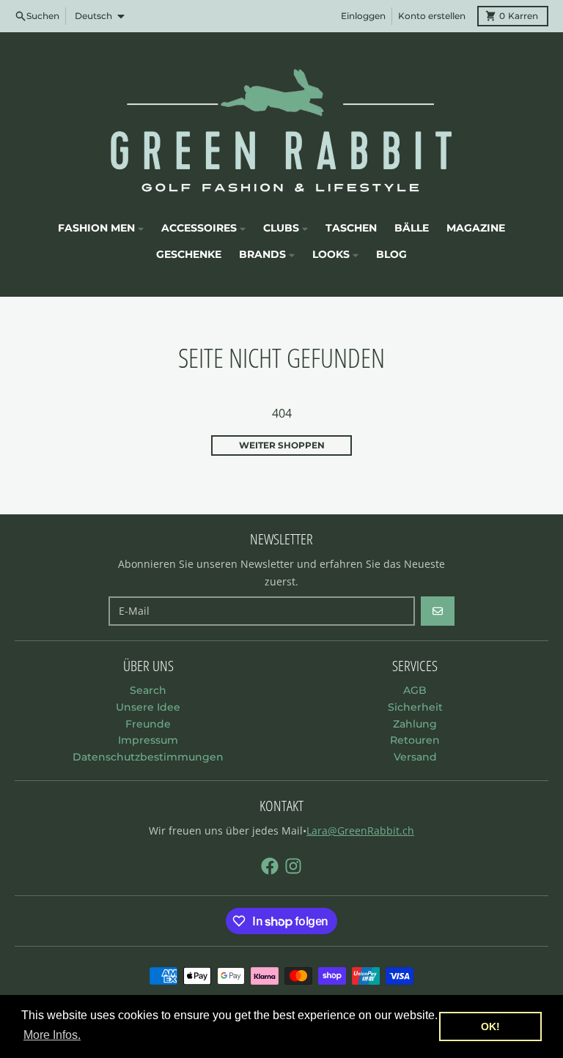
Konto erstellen (432, 15)
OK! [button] (490, 1026)
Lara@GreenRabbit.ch (360, 830)
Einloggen (363, 15)
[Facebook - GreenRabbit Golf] (270, 866)
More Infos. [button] (52, 1035)
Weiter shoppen (282, 445)
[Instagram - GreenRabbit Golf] (293, 866)
